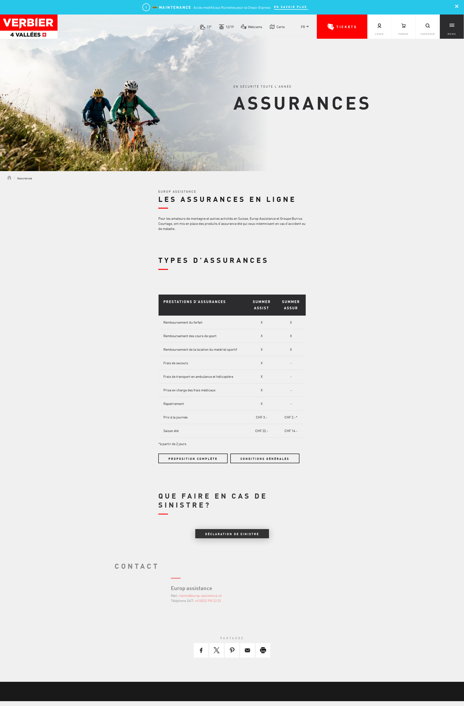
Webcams (255, 26)
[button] (342, 27)
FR (303, 26)
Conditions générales (264, 458)
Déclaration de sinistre (232, 534)
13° (209, 26)
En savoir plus (291, 7)
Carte (280, 26)
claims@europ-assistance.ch (200, 595)
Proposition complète (193, 458)
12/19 (230, 26)
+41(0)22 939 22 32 (208, 600)
